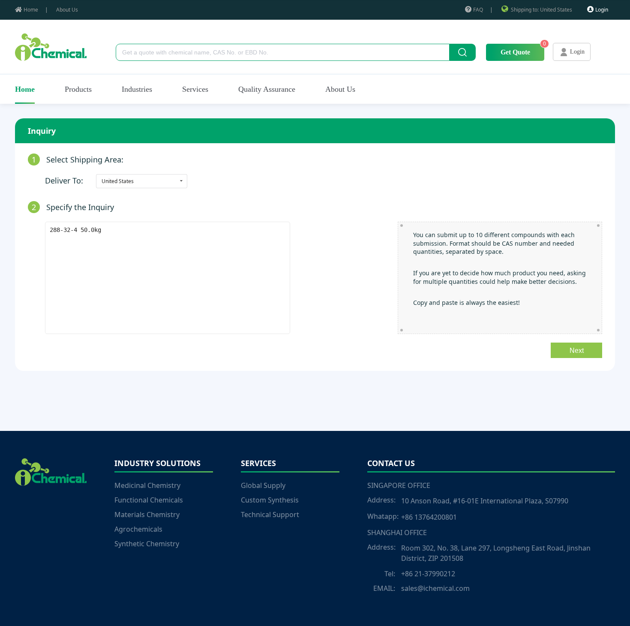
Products (78, 89)
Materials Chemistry (147, 514)
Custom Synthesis (270, 500)
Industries (137, 89)
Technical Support (270, 514)
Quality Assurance (266, 89)
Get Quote (515, 52)
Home (31, 9)
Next (577, 350)
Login (601, 9)
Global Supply (263, 485)
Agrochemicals (138, 529)
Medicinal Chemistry (147, 485)
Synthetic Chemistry (146, 543)
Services (195, 89)
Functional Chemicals (148, 500)
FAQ (478, 9)
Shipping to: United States (541, 9)
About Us (67, 9)
